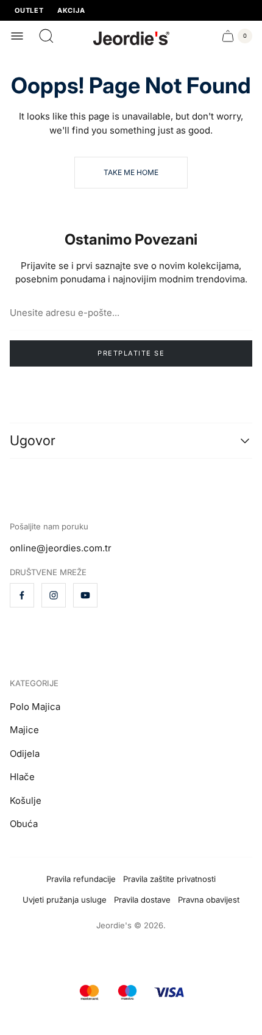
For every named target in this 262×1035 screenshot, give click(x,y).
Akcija (71, 10)
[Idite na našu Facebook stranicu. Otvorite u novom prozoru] (22, 595)
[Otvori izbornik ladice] (17, 36)
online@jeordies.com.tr (61, 548)
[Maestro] (128, 992)
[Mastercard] (89, 992)
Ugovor (32, 440)
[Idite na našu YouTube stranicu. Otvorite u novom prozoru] (85, 595)
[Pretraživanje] (46, 36)
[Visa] (169, 992)
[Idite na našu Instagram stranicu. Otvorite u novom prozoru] (53, 595)
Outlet (29, 10)
